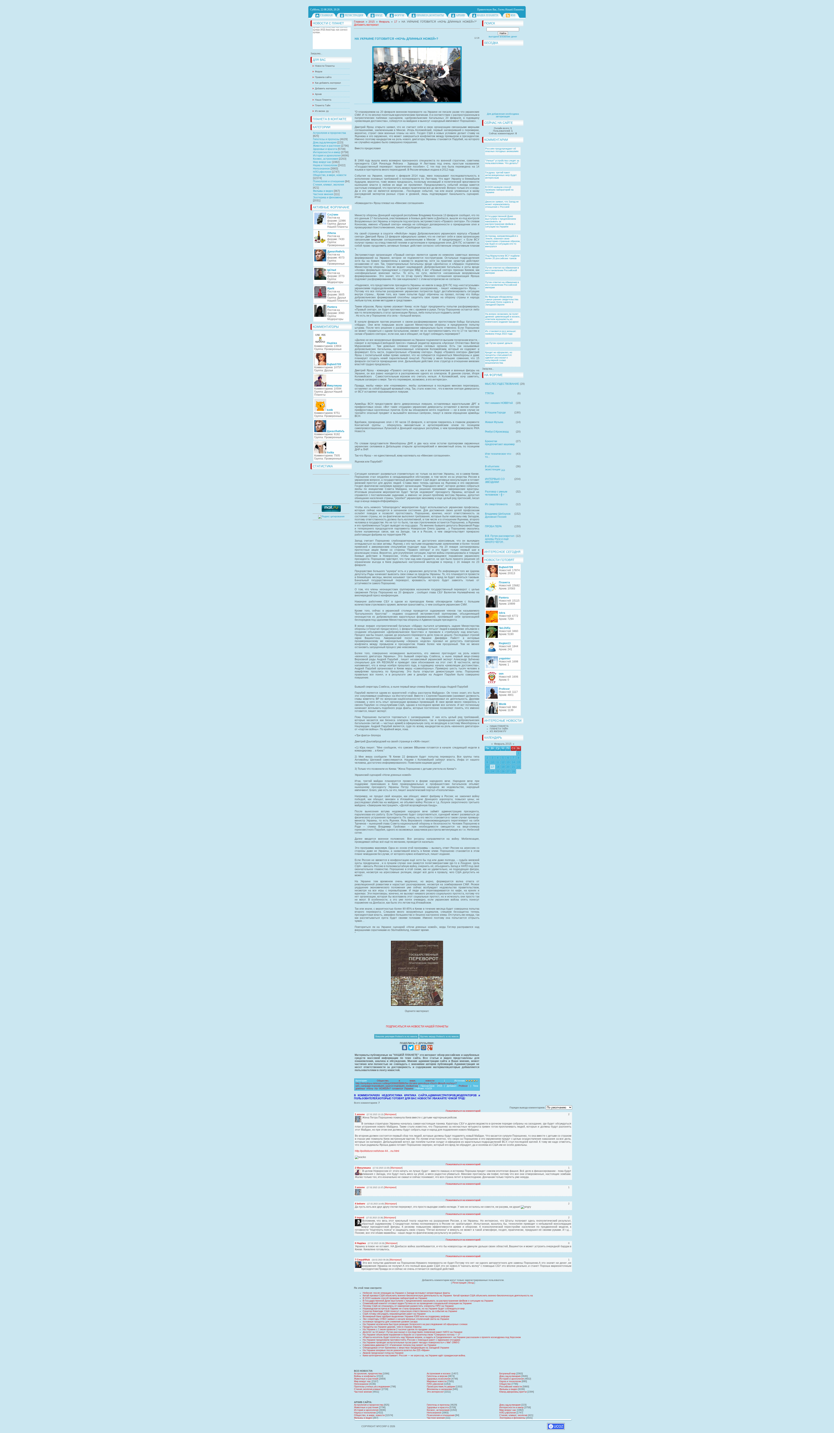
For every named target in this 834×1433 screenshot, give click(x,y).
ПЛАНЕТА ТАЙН (499, 728)
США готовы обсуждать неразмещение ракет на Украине (394, 1313)
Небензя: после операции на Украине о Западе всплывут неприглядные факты (406, 1293)
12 (503, 762)
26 (503, 771)
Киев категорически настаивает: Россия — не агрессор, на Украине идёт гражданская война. (414, 1355)
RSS (513, 15)
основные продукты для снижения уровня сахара (390, 1321)
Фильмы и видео (323, 190)
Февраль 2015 (502, 743)
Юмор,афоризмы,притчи (513, 1391)
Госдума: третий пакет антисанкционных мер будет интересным (501, 175)
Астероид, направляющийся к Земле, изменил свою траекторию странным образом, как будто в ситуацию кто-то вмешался (502, 241)
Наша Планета (487, 15)
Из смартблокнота (496, 504)
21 (513, 766)
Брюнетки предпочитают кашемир (500, 443)
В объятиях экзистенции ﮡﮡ (495, 468)
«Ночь (369, 1088)
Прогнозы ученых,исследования (372, 1386)
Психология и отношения (328, 181)
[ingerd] (361, 1220)
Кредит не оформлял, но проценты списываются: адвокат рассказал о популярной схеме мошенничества (498, 357)
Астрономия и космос (439, 1373)
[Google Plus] (429, 1047)
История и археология (327, 155)
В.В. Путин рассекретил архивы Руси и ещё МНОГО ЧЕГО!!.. (499, 539)
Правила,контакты (430, 15)
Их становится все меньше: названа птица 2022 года (500, 332)
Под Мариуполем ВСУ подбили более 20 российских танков (502, 257)
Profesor (463, 1086)
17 (492, 766)
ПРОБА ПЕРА (493, 526)
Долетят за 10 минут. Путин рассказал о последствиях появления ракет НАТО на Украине (412, 1332)
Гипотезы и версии (437, 1376)
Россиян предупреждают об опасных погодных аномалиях (502, 150)
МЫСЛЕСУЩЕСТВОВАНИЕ (502, 383)
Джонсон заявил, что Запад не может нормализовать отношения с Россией (502, 204)
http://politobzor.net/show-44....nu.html (377, 1151)
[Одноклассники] (417, 1047)
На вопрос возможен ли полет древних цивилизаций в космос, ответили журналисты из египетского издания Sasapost (502, 318)
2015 (372, 21)
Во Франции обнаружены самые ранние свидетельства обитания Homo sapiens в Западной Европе (501, 300)
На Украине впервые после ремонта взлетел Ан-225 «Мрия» (396, 1350)
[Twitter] (411, 1047)
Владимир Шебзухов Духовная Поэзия (497, 515)
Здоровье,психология (439, 1378)
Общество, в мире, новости (329, 175)
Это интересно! (435, 1391)
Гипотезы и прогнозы (326, 139)
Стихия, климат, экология (328, 184)
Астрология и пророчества (329, 132)
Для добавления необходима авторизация (503, 115)
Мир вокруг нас (322, 162)
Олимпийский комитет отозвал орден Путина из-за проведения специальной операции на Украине (417, 1303)
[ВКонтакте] (404, 1047)
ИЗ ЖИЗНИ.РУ (498, 731)
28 (513, 771)
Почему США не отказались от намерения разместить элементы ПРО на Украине (408, 1306)
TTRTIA (489, 393)
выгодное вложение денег (503, 36)
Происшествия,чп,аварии (441, 1386)
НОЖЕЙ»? (385, 1088)
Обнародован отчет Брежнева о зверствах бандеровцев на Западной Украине (406, 1347)
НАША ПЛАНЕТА (499, 726)
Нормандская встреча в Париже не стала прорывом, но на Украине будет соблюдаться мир (414, 1308)
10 (492, 762)
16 (487, 766)
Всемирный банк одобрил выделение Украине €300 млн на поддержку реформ (406, 1316)
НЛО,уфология (322, 171)
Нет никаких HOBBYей (499, 403)
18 (497, 766)
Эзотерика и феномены (328, 197)
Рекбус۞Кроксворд (497, 431)
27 (508, 771)
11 (497, 762)
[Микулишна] (361, 1171)
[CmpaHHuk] (361, 1262)
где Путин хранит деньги (498, 343)
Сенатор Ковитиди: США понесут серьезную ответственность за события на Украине (410, 1311)
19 (503, 766)
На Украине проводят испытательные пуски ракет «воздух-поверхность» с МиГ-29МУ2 (411, 1342)
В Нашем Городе (495, 412)
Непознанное (321, 168)
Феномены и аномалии (439, 1389)
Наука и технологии (325, 165)
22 (518, 766)
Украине (408, 1088)
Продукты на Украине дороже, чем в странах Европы (392, 1326)
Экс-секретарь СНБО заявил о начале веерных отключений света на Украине (406, 1319)
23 (487, 771)
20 (508, 766)
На (376, 1088)
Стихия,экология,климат (367, 1389)
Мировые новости (437, 1381)
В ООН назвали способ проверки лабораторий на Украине (499, 190)
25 (497, 771)
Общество (505, 1384)
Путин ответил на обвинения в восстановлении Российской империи (502, 270)
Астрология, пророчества (368, 1373)
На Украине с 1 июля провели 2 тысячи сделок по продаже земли (399, 1329)
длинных (360, 1088)
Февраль (384, 21)
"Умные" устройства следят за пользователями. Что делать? (502, 161)
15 (518, 762)
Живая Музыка (494, 422)
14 (513, 762)
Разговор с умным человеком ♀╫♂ (496, 493)
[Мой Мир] (423, 1047)
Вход (378, 15)
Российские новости (510, 1386)
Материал (390, 1114)
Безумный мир (507, 1373)
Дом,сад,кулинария (325, 142)
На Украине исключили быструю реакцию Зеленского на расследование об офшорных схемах (415, 1324)
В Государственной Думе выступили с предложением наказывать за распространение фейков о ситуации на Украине (500, 221)
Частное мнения (323, 194)
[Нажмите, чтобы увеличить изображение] (417, 74)
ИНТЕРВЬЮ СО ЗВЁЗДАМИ (495, 481)
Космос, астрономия (325, 158)
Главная (326, 15)
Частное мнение (363, 1391)
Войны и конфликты (365, 1376)
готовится (397, 1088)
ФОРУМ (399, 15)
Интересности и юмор (326, 152)
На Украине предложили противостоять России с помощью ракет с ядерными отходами (411, 1339)
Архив (460, 15)
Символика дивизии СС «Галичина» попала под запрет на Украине (399, 1345)
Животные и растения (327, 145)
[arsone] (361, 1117)
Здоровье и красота (325, 149)
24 (492, 771)
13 (508, 762)
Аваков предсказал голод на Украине (383, 1353)
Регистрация (354, 15)
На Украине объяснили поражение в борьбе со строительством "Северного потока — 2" (411, 1334)
